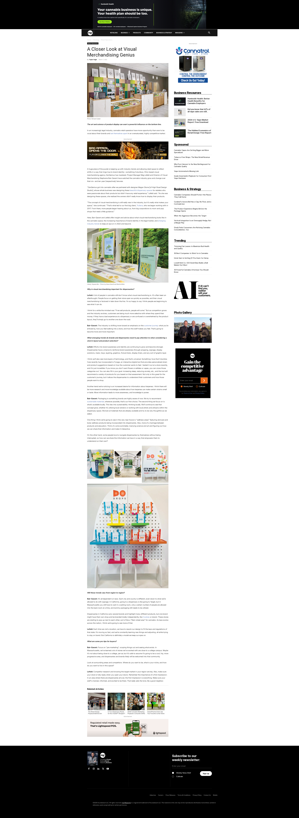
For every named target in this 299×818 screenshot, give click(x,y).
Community (148, 33)
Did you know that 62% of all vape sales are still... (199, 110)
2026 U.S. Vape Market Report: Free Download (198, 121)
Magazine (179, 33)
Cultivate (202, 386)
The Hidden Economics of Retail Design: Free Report (199, 131)
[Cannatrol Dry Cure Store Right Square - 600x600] (193, 83)
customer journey (151, 326)
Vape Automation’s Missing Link (186, 171)
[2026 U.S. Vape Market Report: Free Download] (180, 123)
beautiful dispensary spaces (141, 190)
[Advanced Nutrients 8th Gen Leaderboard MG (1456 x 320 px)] (127, 150)
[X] (103, 769)
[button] (209, 33)
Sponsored (181, 144)
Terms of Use (188, 393)
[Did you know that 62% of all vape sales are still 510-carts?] (180, 112)
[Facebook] (89, 769)
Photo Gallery (183, 312)
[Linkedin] (98, 769)
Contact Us (207, 795)
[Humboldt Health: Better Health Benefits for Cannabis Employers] (180, 101)
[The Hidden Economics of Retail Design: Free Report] (180, 133)
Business (124, 33)
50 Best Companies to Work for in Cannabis (191, 253)
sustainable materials (95, 402)
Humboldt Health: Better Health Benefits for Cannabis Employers (199, 100)
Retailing (114, 33)
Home (89, 40)
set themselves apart (119, 133)
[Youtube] (108, 769)
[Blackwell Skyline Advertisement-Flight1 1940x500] (149, 14)
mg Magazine (126, 803)
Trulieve (140, 205)
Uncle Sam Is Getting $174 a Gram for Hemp (191, 258)
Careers (160, 795)
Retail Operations (93, 43)
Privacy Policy (199, 393)
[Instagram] (93, 769)
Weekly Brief (188, 386)
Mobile (215, 795)
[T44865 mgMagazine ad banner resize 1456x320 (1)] (127, 728)
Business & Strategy (164, 33)
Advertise (153, 795)
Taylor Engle (93, 59)
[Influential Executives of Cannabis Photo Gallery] (193, 330)
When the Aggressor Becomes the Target (190, 216)
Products (137, 33)
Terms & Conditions (184, 795)
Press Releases (170, 795)
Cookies (146, 617)
